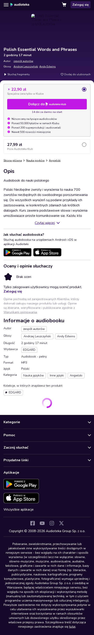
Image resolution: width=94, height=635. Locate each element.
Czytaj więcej (45, 223)
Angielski (55, 160)
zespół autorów (23, 61)
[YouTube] (42, 523)
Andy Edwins (47, 66)
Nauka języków (35, 160)
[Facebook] (32, 523)
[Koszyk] (64, 4)
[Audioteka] (19, 5)
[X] (61, 523)
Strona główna (12, 160)
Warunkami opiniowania (20, 312)
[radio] (47, 91)
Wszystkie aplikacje (18, 509)
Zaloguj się (80, 5)
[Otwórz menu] (6, 4)
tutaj (72, 627)
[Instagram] (51, 523)
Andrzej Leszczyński (26, 66)
